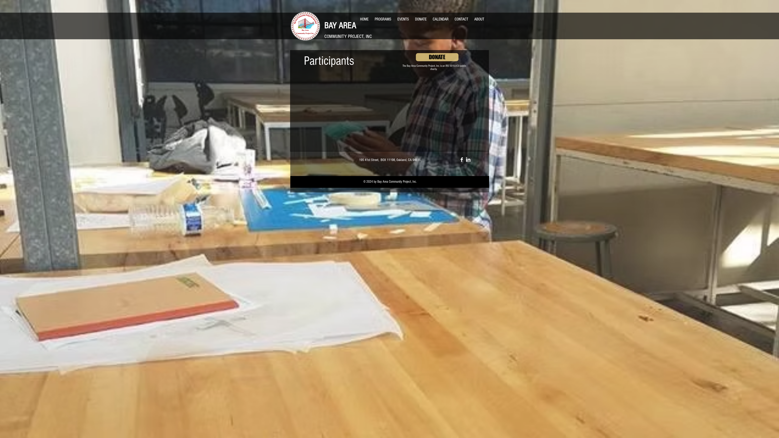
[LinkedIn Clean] (468, 159)
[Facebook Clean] (461, 159)
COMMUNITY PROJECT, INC (348, 36)
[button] (383, 19)
